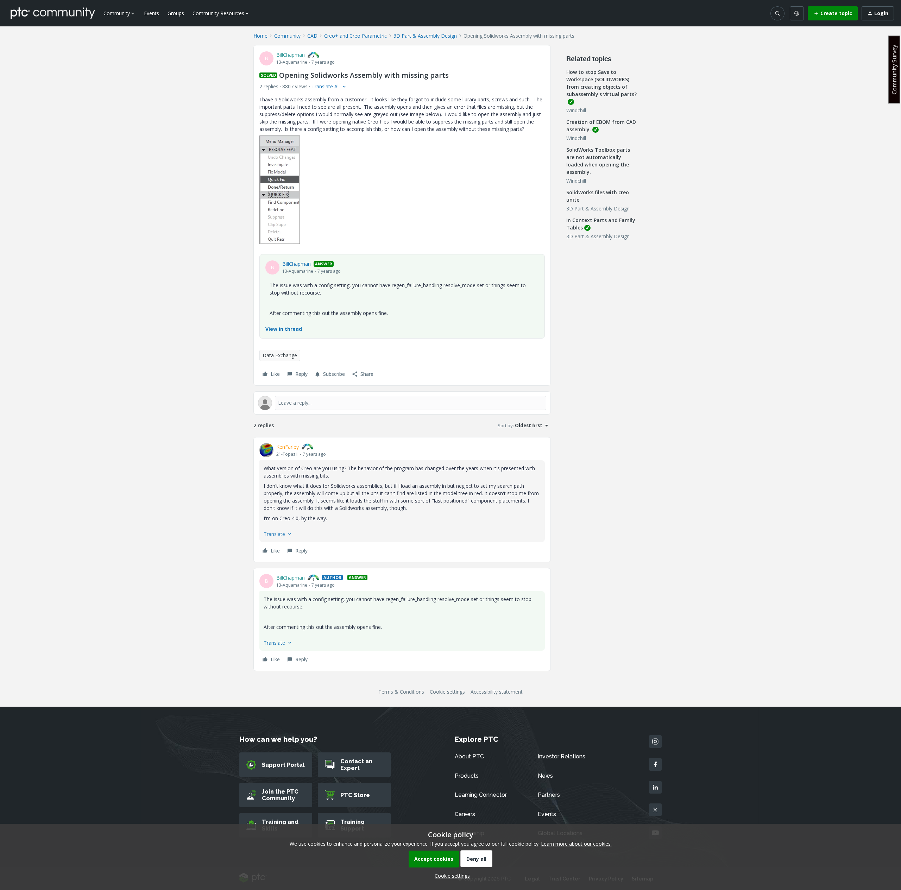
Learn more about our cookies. (576, 843)
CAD (312, 35)
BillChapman (290, 54)
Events (151, 13)
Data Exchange (280, 355)
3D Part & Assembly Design (425, 35)
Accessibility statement (497, 691)
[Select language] (797, 13)
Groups (176, 13)
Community (287, 35)
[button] (833, 13)
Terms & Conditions (401, 691)
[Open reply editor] (402, 403)
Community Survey (894, 69)
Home (260, 35)
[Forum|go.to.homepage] (53, 13)
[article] (402, 499)
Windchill (576, 110)
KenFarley (287, 446)
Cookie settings (447, 691)
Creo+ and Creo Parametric (355, 35)
